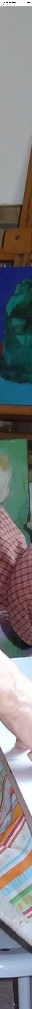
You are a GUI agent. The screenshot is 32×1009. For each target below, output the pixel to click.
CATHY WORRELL (9, 2)
